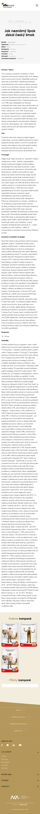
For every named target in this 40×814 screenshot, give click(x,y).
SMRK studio (23, 804)
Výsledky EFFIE (20, 21)
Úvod (10, 21)
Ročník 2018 (11, 42)
